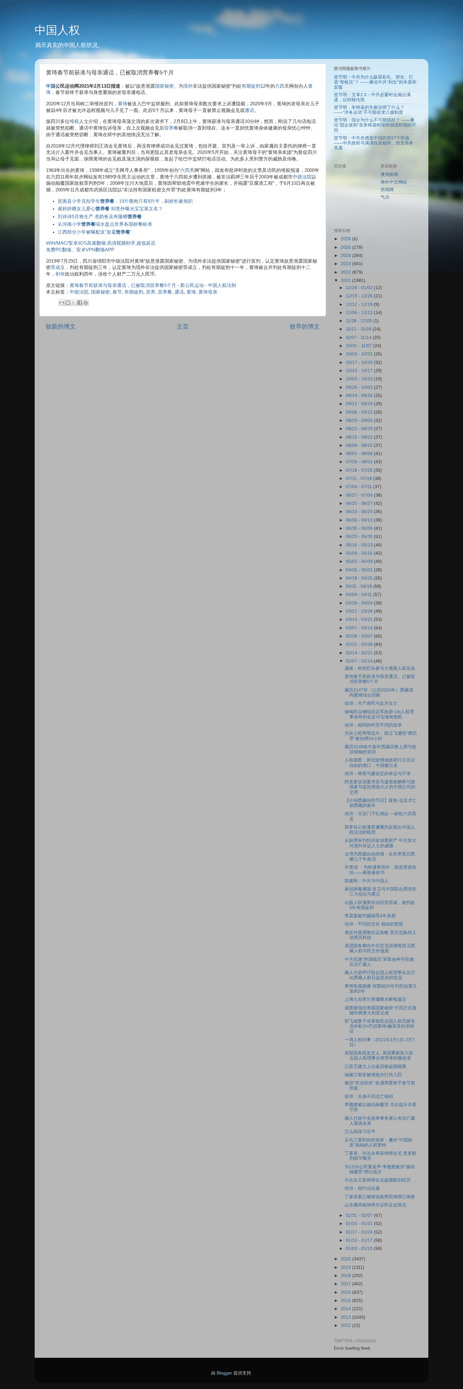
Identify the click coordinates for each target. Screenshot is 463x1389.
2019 (346, 1267)
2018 (346, 1275)
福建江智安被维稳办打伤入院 (373, 1074)
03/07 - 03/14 (360, 628)
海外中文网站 (393, 182)
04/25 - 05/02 (360, 570)
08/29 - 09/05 (360, 420)
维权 (74, 121)
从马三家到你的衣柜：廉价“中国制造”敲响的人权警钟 (378, 1142)
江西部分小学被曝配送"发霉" (95, 232)
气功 (384, 197)
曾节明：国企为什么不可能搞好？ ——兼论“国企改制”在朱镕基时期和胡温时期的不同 (375, 125)
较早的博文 (305, 326)
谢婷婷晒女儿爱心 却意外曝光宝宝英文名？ (110, 208)
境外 (188, 86)
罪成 (55, 267)
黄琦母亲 (207, 292)
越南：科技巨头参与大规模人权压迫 (380, 668)
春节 (117, 292)
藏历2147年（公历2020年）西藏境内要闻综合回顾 (379, 692)
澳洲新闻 (389, 174)
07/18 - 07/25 (360, 470)
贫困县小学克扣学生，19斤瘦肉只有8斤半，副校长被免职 (125, 201)
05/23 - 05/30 (360, 536)
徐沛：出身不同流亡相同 (369, 1096)
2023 (346, 263)
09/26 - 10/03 (360, 387)
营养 (150, 292)
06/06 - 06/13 (360, 520)
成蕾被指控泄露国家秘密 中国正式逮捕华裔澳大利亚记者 (380, 1010)
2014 (346, 1308)
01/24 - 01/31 (360, 1223)
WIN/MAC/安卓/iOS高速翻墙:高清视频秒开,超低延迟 (101, 243)
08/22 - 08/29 (360, 428)
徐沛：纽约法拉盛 (362, 1188)
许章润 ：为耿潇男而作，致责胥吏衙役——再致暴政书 (380, 870)
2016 (346, 1292)
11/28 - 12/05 (359, 320)
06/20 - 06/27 (360, 503)
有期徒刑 (251, 86)
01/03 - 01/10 (360, 1248)
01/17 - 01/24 (360, 1232)
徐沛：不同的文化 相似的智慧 (374, 924)
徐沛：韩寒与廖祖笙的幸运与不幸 (378, 773)
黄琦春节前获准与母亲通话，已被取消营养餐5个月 (123, 285)
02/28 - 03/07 (360, 636)
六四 (279, 86)
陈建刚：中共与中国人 (367, 880)
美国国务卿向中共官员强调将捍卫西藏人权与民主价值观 (380, 948)
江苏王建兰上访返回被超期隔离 (375, 1066)
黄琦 (122, 103)
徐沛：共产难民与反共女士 (371, 703)
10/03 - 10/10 (360, 378)
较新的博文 (61, 326)
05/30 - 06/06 (360, 528)
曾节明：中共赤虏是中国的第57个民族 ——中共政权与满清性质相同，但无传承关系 (373, 143)
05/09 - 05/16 (360, 553)
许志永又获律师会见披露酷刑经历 (378, 1180)
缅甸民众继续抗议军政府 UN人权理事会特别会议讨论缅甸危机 (379, 714)
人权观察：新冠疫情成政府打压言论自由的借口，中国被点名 (380, 762)
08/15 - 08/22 (360, 437)
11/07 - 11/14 (359, 337)
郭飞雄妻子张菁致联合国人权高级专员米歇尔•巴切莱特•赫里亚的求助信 (380, 1026)
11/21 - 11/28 (359, 329)
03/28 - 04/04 (360, 603)
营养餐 (171, 128)
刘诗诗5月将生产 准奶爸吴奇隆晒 (100, 216)
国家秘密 (164, 86)
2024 (346, 255)
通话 (249, 110)
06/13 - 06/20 (360, 511)
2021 (346, 280)
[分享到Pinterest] (86, 303)
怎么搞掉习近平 (360, 1131)
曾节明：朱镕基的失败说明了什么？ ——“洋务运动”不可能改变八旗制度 (369, 110)
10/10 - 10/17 (360, 370)
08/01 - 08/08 (360, 453)
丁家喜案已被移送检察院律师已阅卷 (380, 1196)
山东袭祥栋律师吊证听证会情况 (375, 1205)
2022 (346, 272)
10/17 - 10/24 (360, 362)
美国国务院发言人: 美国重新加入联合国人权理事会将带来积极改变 (379, 1055)
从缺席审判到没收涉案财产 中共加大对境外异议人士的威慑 (380, 843)
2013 (346, 1317)
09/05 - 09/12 (360, 412)
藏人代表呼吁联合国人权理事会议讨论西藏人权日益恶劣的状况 (380, 975)
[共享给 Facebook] (80, 303)
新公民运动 (192, 285)
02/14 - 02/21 (360, 653)
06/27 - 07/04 (360, 495)
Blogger (224, 1373)
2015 (346, 1300)
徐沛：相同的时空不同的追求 (373, 725)
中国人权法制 (222, 285)
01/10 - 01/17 (360, 1240)
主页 (183, 326)
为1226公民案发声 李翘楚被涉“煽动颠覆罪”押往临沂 (380, 1169)
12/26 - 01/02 (360, 287)
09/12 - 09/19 (360, 403)
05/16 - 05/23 (360, 545)
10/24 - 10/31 (360, 354)
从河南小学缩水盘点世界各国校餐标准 (105, 224)
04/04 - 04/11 (359, 594)
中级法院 (302, 176)
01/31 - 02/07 (360, 1215)
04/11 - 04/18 (359, 586)
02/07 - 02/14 (360, 661)
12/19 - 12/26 (360, 296)
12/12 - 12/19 (360, 304)
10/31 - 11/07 (359, 345)
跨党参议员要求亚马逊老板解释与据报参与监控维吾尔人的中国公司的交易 (380, 786)
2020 (346, 1259)
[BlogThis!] (68, 303)
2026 (346, 238)
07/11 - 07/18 (359, 478)
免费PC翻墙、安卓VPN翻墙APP (80, 249)
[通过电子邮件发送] (62, 303)
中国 (50, 86)
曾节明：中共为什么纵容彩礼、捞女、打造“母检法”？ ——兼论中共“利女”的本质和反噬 (375, 82)
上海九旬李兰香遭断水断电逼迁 (375, 999)
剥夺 (60, 274)
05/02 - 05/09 (360, 561)
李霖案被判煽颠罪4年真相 (370, 915)
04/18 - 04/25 (360, 578)
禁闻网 (387, 189)
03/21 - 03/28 (360, 611)
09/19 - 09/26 (360, 395)
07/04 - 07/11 (359, 486)
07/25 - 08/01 (360, 461)
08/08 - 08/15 (360, 445)
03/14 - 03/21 (360, 619)
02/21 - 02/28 (360, 644)
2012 (346, 1325)
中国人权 (57, 30)
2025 (346, 247)
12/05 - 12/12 (360, 312)
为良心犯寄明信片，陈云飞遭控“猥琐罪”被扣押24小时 (381, 736)
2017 (346, 1283)
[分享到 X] (74, 303)
